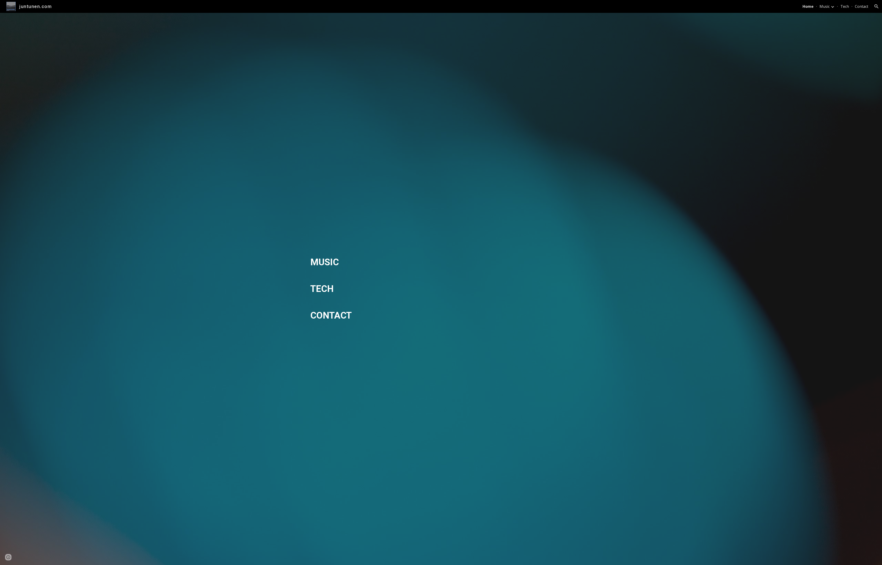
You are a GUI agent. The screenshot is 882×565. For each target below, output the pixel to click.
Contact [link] (861, 6)
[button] (876, 6)
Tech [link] (844, 6)
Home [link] (808, 6)
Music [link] (825, 6)
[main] (441, 288)
